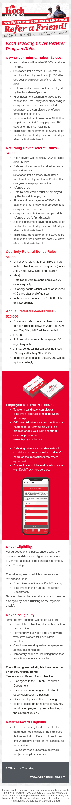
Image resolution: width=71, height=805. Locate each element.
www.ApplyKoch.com (27, 439)
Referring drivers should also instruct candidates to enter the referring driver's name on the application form (37, 452)
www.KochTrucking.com (47, 776)
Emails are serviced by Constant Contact (39, 800)
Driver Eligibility (19, 547)
